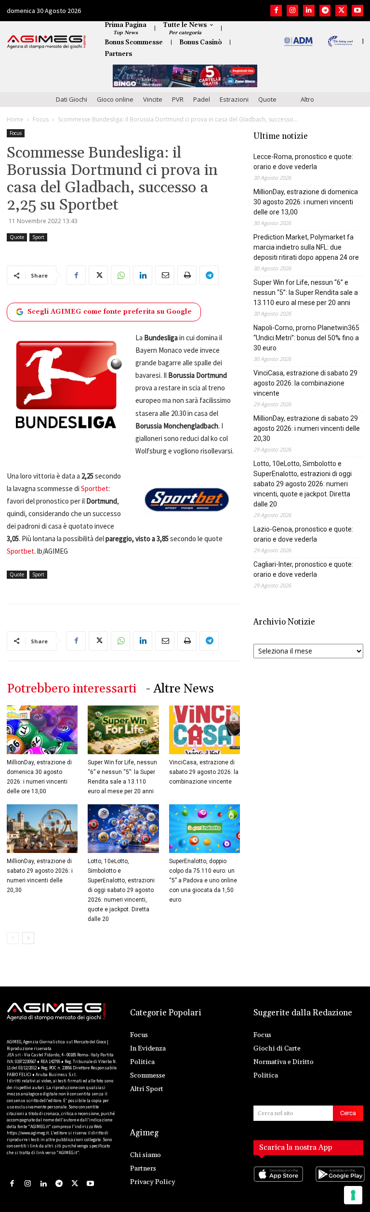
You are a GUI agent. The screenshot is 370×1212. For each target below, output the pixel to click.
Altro (307, 99)
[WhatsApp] (120, 275)
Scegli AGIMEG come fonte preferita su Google (109, 311)
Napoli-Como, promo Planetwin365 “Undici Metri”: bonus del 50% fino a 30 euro (306, 338)
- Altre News (180, 688)
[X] (341, 10)
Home (15, 119)
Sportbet (94, 488)
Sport (38, 237)
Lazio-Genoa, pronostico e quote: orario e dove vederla (303, 534)
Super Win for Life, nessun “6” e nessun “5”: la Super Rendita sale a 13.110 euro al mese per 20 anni (305, 292)
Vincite (152, 99)
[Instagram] (292, 10)
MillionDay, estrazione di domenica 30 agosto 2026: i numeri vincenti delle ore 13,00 (305, 202)
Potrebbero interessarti (71, 688)
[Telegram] (325, 10)
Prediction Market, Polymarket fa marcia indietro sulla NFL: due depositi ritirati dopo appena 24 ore (306, 247)
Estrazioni (234, 99)
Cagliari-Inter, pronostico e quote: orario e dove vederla (303, 569)
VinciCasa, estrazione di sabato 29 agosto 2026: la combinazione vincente (203, 772)
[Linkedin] (309, 10)
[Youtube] (357, 10)
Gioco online (115, 99)
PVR (178, 99)
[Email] (164, 275)
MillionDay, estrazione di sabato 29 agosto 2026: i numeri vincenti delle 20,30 (306, 428)
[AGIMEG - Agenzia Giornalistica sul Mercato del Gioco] (46, 42)
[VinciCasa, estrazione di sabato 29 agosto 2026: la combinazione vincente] (204, 730)
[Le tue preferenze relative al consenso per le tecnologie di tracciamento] (353, 1195)
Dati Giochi (71, 99)
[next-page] (28, 938)
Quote (267, 99)
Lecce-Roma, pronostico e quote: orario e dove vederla (303, 162)
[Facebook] (276, 10)
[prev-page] (13, 938)
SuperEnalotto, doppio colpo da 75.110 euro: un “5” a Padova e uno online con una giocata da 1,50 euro (203, 880)
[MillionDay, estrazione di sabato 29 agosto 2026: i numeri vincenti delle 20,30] (42, 828)
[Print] (187, 275)
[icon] (277, 1183)
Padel (201, 99)
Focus (41, 119)
